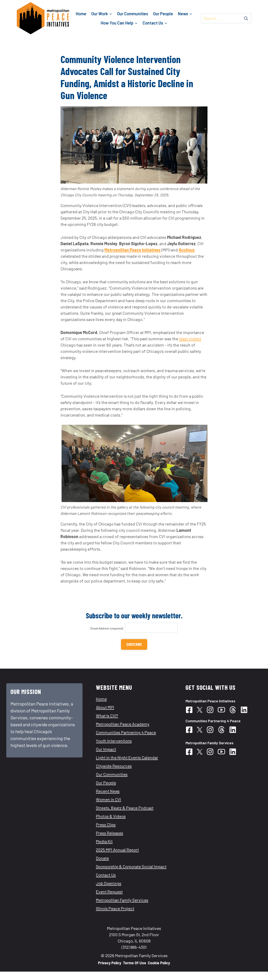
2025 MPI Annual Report (117, 849)
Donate (102, 858)
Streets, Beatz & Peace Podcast (124, 807)
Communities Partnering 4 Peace (126, 732)
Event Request (109, 891)
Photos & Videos (111, 816)
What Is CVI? (107, 715)
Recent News (108, 791)
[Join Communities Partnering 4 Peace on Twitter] (201, 710)
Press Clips (106, 824)
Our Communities (132, 13)
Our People (163, 13)
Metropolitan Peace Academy (122, 723)
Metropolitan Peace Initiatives (132, 249)
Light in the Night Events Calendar (127, 757)
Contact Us (106, 874)
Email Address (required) (107, 628)
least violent (190, 338)
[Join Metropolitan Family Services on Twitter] (201, 752)
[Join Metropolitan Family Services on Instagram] (211, 751)
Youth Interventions (114, 740)
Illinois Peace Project (115, 908)
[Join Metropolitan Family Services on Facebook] (191, 751)
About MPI (105, 707)
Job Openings (108, 883)
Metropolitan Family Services (122, 899)
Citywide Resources (114, 765)
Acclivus (187, 249)
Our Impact (106, 749)
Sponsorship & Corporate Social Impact (131, 866)
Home (81, 13)
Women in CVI (108, 799)
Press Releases (109, 832)
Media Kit (104, 841)
